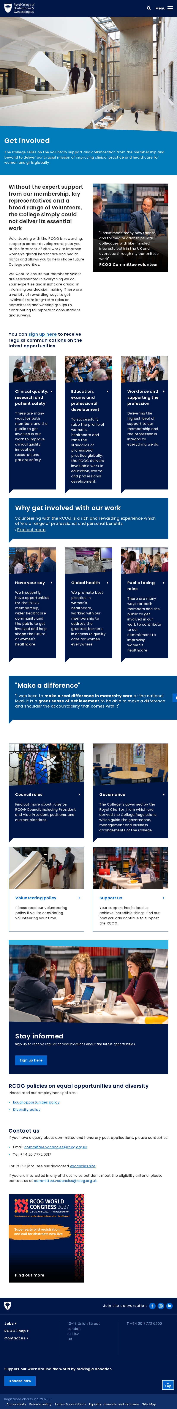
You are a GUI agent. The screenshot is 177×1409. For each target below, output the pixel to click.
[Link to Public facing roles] (144, 560)
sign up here (42, 334)
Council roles (29, 794)
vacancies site (83, 1166)
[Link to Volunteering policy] (46, 868)
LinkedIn (169, 1306)
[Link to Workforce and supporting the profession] (144, 369)
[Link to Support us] (130, 868)
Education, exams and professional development (85, 400)
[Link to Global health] (88, 560)
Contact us (14, 1338)
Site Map (149, 1404)
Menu (161, 8)
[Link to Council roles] (46, 764)
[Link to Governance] (130, 764)
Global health (85, 582)
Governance (112, 794)
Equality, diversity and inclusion (114, 1404)
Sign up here (31, 1060)
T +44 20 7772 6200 (144, 1323)
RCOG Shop (15, 1330)
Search (149, 8)
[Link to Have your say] (32, 560)
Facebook (152, 1306)
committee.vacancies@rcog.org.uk (55, 1147)
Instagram (161, 1306)
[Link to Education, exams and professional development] (88, 369)
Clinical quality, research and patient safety (32, 397)
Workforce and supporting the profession (143, 397)
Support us (111, 898)
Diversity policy (26, 1109)
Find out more (31, 529)
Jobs (9, 1323)
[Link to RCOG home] (21, 8)
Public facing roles (141, 585)
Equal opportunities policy (36, 1102)
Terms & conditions (70, 1404)
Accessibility (16, 1404)
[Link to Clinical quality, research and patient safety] (32, 369)
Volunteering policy (36, 898)
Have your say (30, 582)
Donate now (20, 1380)
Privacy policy (40, 1404)
